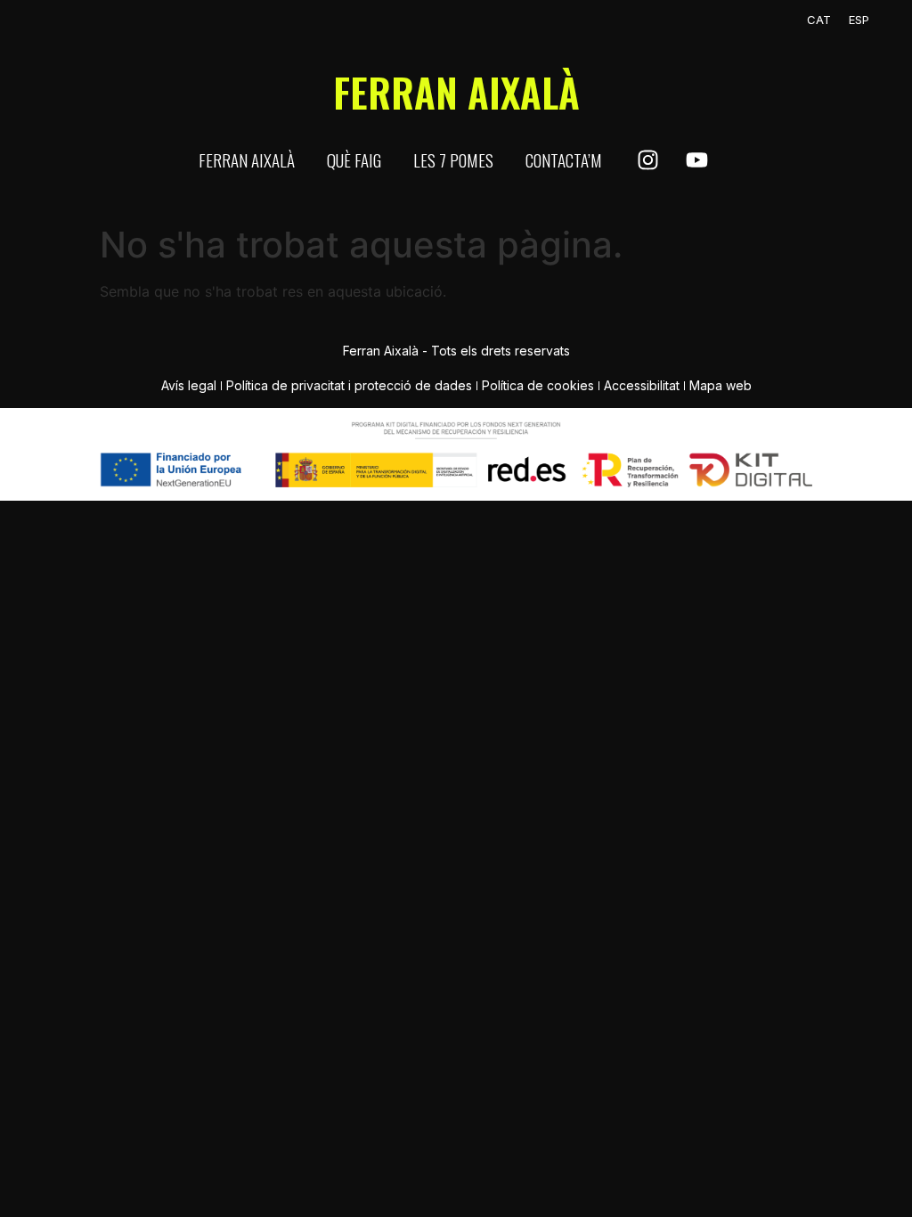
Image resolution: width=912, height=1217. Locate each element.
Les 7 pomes (453, 159)
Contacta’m (563, 159)
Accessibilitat (642, 385)
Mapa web (720, 385)
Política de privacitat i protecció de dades (349, 385)
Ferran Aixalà (247, 159)
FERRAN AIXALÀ (456, 92)
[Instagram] (647, 160)
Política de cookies (538, 385)
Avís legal (188, 385)
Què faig (354, 159)
